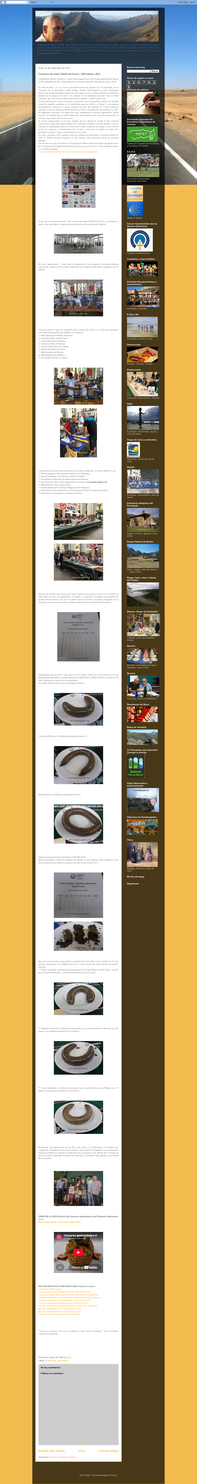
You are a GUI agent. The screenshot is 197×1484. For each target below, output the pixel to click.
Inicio (82, 1450)
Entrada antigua (109, 1450)
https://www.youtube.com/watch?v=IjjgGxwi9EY (59, 1222)
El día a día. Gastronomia (57, 1360)
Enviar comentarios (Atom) (63, 1457)
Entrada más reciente (51, 1450)
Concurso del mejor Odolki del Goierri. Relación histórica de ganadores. (68, 152)
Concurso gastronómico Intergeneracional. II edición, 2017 (63, 1303)
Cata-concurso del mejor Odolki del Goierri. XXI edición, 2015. (64, 1292)
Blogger (114, 1475)
